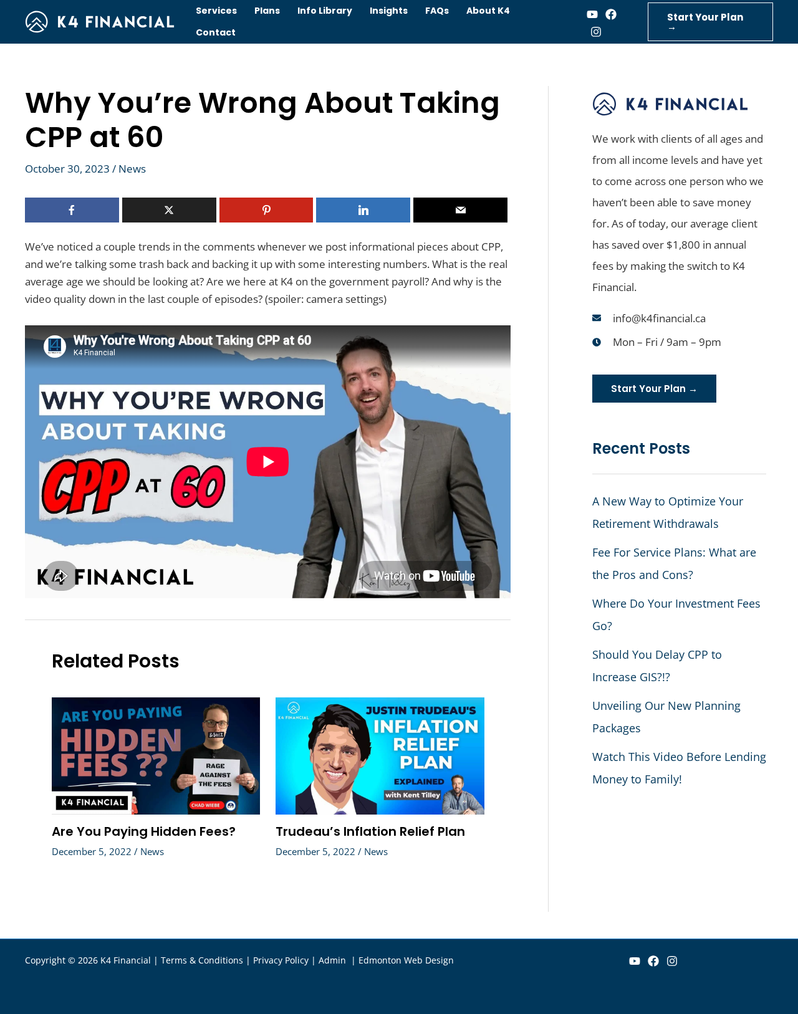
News (132, 168)
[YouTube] (634, 961)
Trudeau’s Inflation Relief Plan (370, 831)
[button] (710, 21)
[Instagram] (596, 31)
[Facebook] (611, 14)
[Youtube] (592, 14)
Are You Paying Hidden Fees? (144, 831)
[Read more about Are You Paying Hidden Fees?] (156, 755)
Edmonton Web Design (406, 960)
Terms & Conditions (202, 960)
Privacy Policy (281, 960)
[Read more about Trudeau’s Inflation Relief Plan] (380, 755)
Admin (334, 960)
